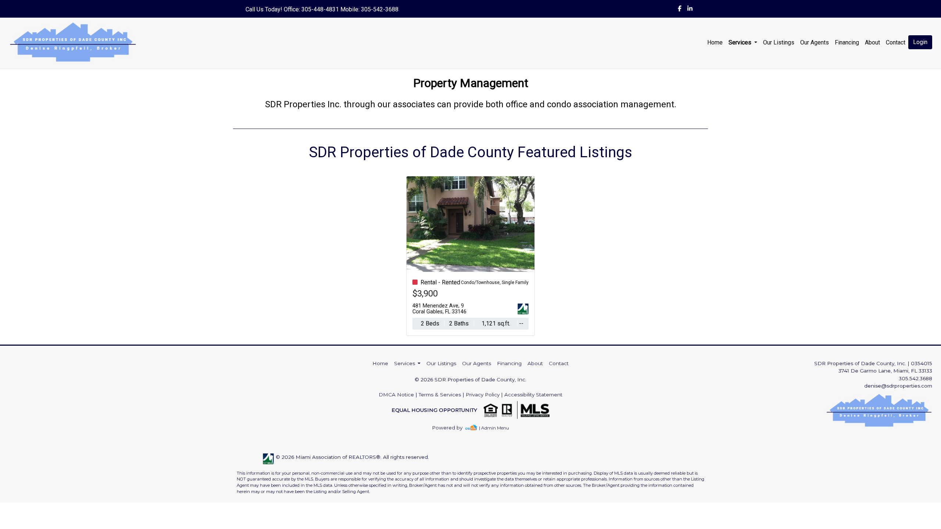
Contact (559, 363)
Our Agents (814, 42)
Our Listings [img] (778, 42)
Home (715, 42)
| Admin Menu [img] (494, 428)
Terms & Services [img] (440, 394)
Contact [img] (895, 42)
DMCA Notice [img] (396, 394)
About (872, 42)
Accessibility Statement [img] (533, 394)
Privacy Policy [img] (483, 394)
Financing (847, 42)
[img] (679, 8)
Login (920, 42)
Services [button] (741, 42)
